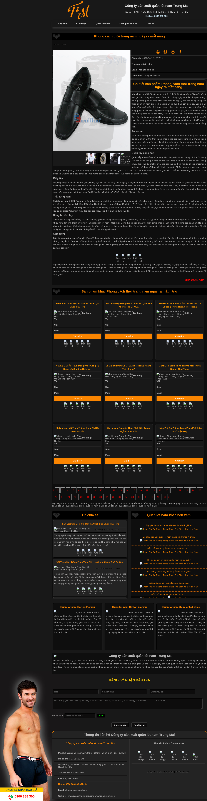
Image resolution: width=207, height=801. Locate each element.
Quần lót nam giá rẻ (167, 267)
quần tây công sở (123, 271)
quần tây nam (107, 271)
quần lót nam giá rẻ (94, 244)
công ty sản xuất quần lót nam (118, 207)
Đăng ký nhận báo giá (21, 789)
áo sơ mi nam (78, 271)
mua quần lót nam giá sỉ (111, 170)
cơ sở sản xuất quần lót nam (118, 185)
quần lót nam (170, 271)
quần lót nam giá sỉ (146, 104)
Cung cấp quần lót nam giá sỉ (142, 267)
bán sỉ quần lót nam (194, 120)
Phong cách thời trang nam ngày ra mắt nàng (90, 503)
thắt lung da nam (154, 271)
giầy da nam (139, 271)
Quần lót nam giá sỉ (117, 267)
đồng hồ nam (92, 271)
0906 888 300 (25, 796)
